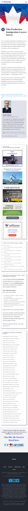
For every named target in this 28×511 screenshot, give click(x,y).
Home (5, 466)
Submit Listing (17, 466)
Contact (14, 469)
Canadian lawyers (19, 485)
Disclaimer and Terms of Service (12, 472)
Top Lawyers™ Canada (14, 503)
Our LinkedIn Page (21, 472)
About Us (10, 466)
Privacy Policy (4, 472)
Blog (23, 466)
